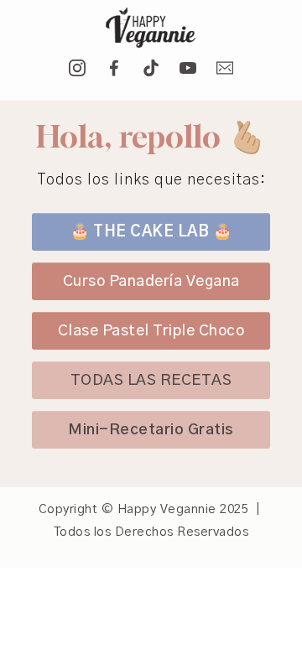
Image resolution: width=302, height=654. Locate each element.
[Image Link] (151, 29)
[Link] (77, 68)
